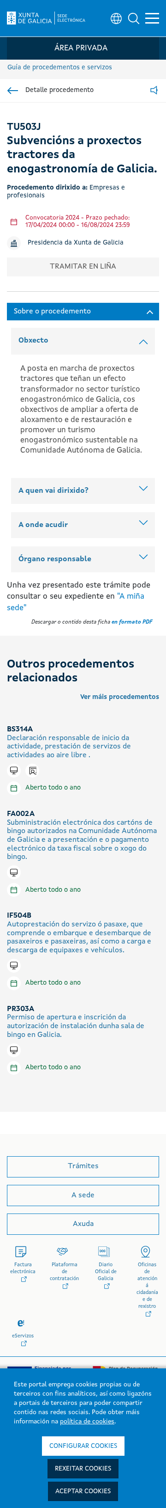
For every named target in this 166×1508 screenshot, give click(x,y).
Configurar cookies (83, 1446)
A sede (83, 1195)
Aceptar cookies (83, 1491)
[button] (134, 18)
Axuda (83, 1224)
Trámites (83, 1166)
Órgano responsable (54, 559)
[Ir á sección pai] (12, 90)
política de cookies (87, 1421)
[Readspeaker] (154, 91)
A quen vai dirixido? (53, 491)
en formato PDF (132, 622)
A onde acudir (43, 525)
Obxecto (33, 340)
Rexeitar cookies (83, 1468)
